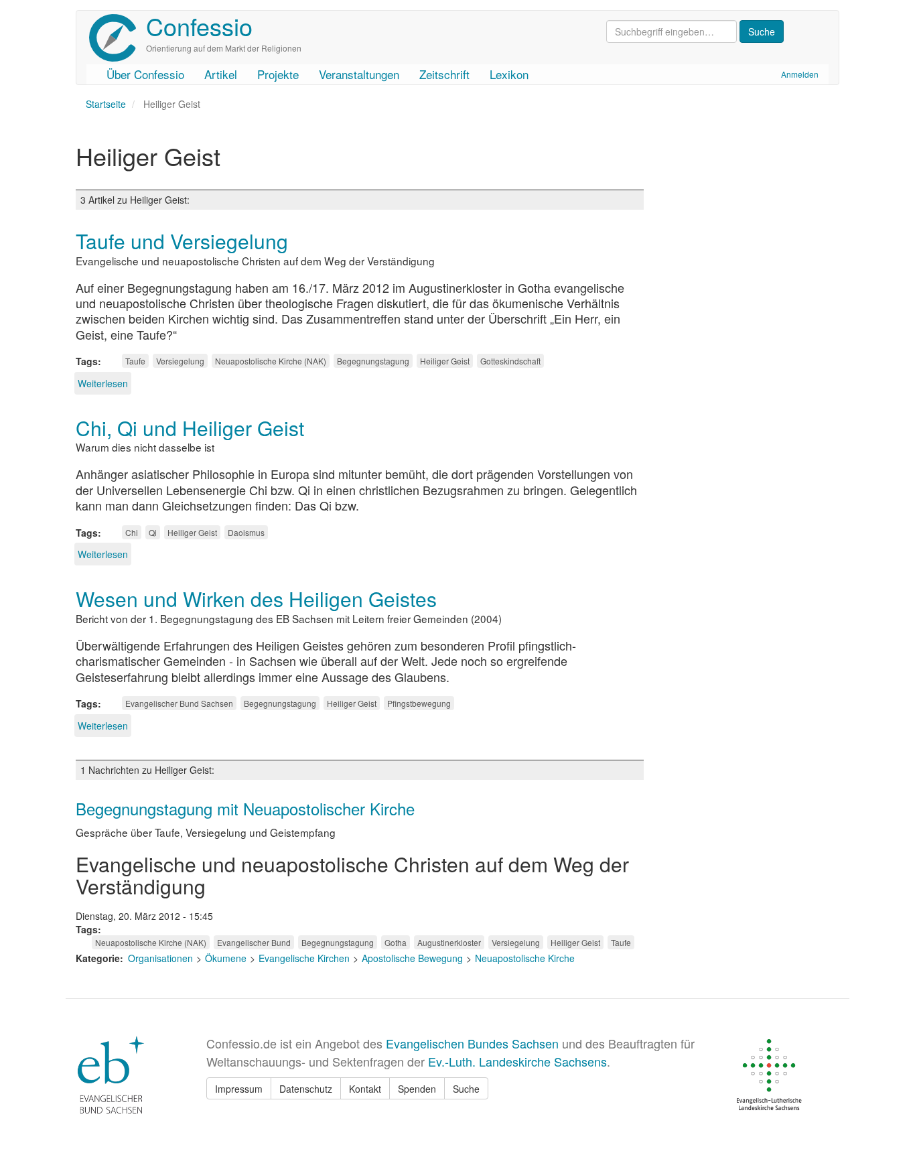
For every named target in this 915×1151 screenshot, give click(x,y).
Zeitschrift (444, 74)
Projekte (278, 74)
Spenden (417, 1088)
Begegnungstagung (373, 360)
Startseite (106, 104)
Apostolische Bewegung (412, 958)
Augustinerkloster (449, 942)
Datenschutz (305, 1088)
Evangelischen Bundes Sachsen (472, 1043)
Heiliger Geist (445, 360)
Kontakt (365, 1088)
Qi (153, 532)
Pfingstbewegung (419, 703)
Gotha (395, 942)
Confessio (199, 26)
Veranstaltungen (359, 74)
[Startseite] (117, 38)
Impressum (239, 1088)
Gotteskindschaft (510, 360)
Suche (466, 1088)
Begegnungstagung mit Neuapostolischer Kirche (245, 808)
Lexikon (509, 74)
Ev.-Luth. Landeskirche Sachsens (517, 1061)
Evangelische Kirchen (304, 958)
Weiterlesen (103, 383)
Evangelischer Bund (254, 942)
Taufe (135, 360)
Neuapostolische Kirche (525, 958)
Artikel (220, 74)
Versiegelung (180, 360)
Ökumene (226, 958)
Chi (131, 532)
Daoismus (246, 532)
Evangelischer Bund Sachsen (179, 703)
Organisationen (160, 958)
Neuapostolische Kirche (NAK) (270, 360)
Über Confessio (145, 74)
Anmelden (800, 74)
